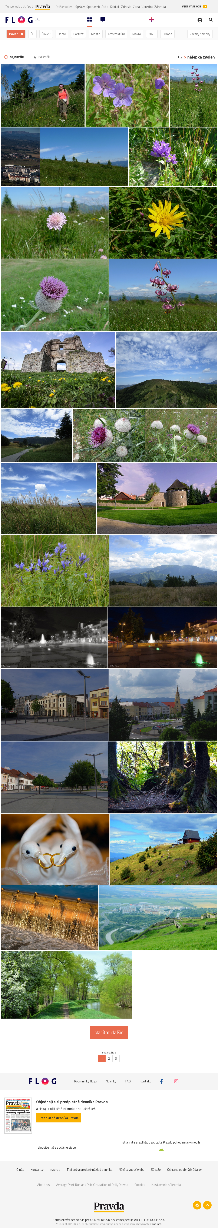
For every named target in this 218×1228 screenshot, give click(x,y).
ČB (32, 33)
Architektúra (116, 33)
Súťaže (156, 1169)
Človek (46, 33)
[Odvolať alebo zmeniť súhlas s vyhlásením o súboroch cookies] (197, 1205)
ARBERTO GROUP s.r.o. (149, 1219)
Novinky (111, 1081)
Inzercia (55, 1169)
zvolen (14, 33)
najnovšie (16, 56)
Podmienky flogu (85, 1081)
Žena (136, 6)
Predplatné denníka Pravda (59, 1117)
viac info (156, 1224)
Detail (62, 33)
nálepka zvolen (201, 57)
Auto (105, 6)
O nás (20, 1169)
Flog (179, 57)
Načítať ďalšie (109, 1032)
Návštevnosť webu (132, 1169)
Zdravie (126, 6)
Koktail (114, 6)
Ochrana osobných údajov (184, 1169)
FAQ (128, 1081)
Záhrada (160, 6)
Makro (136, 33)
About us (43, 1184)
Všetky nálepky (200, 33)
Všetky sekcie (192, 6)
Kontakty (37, 1169)
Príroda (167, 33)
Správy (80, 6)
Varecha (147, 6)
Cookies (140, 1184)
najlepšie (44, 56)
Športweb (93, 6)
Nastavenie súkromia (166, 1184)
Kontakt (145, 1081)
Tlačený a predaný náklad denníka (89, 1169)
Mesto (95, 33)
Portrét (78, 33)
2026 (151, 33)
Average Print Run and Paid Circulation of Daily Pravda (92, 1184)
